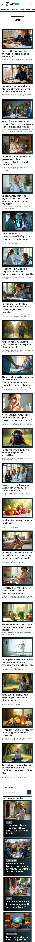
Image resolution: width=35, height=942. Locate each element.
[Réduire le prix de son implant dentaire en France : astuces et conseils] (17, 256)
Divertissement (11, 860)
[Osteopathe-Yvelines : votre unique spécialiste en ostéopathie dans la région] (17, 647)
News (8, 822)
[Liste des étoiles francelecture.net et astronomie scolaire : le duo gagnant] (17, 848)
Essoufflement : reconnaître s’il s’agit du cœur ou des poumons (16, 236)
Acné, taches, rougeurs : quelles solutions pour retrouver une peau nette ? (17, 417)
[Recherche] (27, 4)
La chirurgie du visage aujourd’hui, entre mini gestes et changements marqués (15, 200)
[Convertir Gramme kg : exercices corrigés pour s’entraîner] (17, 39)
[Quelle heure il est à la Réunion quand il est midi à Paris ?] (17, 887)
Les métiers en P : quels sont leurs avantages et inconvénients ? (15, 487)
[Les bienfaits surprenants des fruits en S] (17, 508)
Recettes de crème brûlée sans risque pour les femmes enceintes (16, 590)
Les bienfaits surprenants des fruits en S (17, 521)
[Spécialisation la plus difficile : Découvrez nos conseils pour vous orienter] (17, 291)
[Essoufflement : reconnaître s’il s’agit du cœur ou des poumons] (17, 221)
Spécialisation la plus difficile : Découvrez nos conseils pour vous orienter (15, 308)
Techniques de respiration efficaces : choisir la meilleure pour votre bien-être (17, 769)
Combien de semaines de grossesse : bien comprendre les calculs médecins (16, 161)
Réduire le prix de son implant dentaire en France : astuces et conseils (17, 271)
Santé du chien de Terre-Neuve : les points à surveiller (16, 452)
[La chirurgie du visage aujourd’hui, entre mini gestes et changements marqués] (17, 183)
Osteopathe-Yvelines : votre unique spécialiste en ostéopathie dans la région (17, 662)
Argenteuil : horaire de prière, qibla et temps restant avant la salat (17, 829)
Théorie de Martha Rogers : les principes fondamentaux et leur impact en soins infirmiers (17, 381)
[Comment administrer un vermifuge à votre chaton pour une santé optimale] (17, 540)
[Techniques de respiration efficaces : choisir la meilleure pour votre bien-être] (17, 753)
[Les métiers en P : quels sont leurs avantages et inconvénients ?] (17, 473)
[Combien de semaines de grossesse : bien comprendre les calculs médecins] (17, 144)
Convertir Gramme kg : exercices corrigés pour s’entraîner (15, 53)
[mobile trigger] (3, 4)
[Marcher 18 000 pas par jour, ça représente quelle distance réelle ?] (17, 329)
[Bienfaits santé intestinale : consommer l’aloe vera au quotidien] (17, 612)
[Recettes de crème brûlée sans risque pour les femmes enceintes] (17, 575)
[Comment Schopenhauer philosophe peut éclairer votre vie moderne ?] (17, 74)
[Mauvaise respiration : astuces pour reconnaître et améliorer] (17, 682)
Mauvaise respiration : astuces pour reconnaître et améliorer (16, 697)
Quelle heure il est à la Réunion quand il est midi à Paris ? (17, 904)
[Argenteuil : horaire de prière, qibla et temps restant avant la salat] (17, 810)
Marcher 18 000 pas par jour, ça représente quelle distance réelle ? (17, 344)
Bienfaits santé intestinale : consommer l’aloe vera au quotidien (17, 627)
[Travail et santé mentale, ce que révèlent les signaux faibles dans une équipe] (17, 109)
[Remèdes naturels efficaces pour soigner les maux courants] (17, 717)
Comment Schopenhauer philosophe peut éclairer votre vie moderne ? (16, 89)
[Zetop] (12, 4)
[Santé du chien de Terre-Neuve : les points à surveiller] (17, 437)
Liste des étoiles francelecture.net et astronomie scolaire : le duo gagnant (18, 867)
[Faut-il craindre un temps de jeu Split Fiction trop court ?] (17, 922)
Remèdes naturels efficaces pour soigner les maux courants (17, 732)
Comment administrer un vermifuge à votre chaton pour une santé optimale (17, 555)
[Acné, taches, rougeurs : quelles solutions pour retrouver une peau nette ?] (17, 402)
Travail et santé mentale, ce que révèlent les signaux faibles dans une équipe (17, 124)
